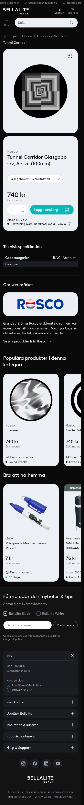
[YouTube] (57, 763)
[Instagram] (23, 763)
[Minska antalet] (23, 212)
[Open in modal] (70, 56)
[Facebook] (34, 763)
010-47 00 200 (22, 690)
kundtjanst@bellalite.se (27, 685)
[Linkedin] (46, 763)
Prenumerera (65, 625)
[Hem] (5, 36)
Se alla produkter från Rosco (24, 341)
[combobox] (46, 22)
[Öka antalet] (23, 208)
